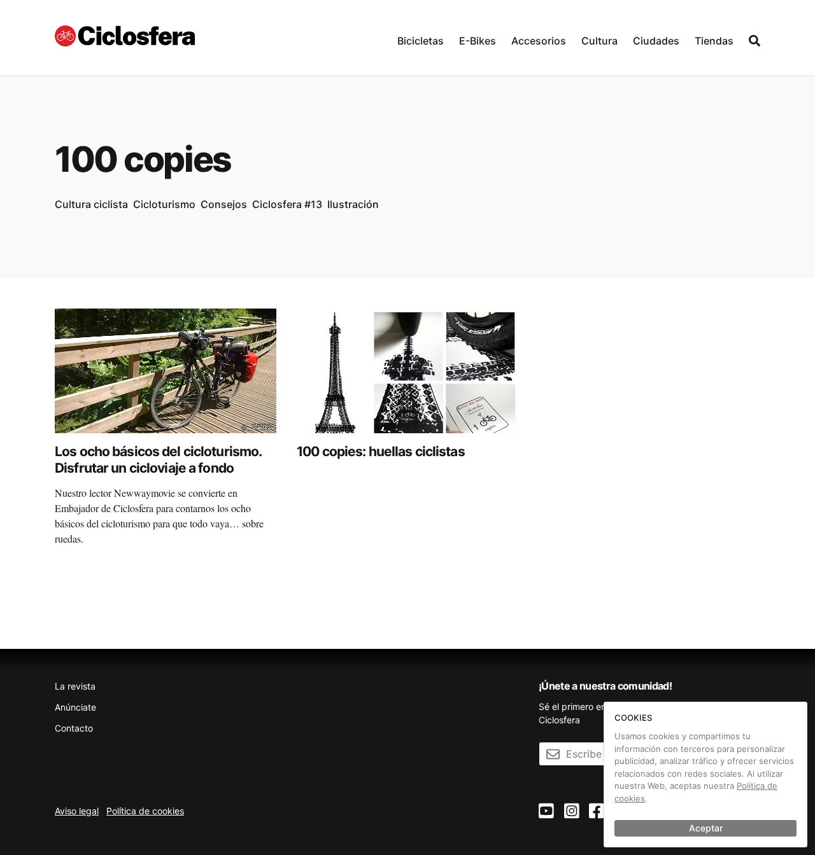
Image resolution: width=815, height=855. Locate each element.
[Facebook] (596, 811)
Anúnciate (75, 707)
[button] (420, 38)
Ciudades (656, 40)
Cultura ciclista (91, 204)
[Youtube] (546, 811)
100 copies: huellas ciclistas (381, 451)
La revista (75, 686)
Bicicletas (420, 40)
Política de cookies (145, 810)
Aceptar (706, 828)
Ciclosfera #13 (287, 204)
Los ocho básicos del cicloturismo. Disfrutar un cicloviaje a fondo (158, 459)
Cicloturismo (164, 204)
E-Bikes (477, 40)
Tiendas (714, 40)
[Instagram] (571, 811)
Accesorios (538, 40)
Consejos (224, 204)
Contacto (74, 728)
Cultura (599, 40)
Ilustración (353, 204)
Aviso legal (77, 810)
